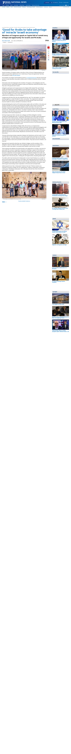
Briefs (11, 5)
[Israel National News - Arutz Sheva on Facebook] (62, 5)
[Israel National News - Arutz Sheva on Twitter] (60, 5)
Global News (21, 5)
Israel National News (5, 27)
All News (7, 5)
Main (3, 5)
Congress (4, 42)
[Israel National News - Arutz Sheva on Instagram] (64, 5)
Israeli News (11, 27)
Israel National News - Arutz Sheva (11, 3)
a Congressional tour (31, 77)
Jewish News (28, 5)
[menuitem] (3, 5)
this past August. (16, 75)
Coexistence (10, 42)
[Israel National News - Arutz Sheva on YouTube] (66, 5)
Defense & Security (35, 5)
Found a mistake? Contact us (24, 201)
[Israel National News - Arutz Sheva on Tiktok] (68, 5)
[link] (60, 41)
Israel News (16, 5)
